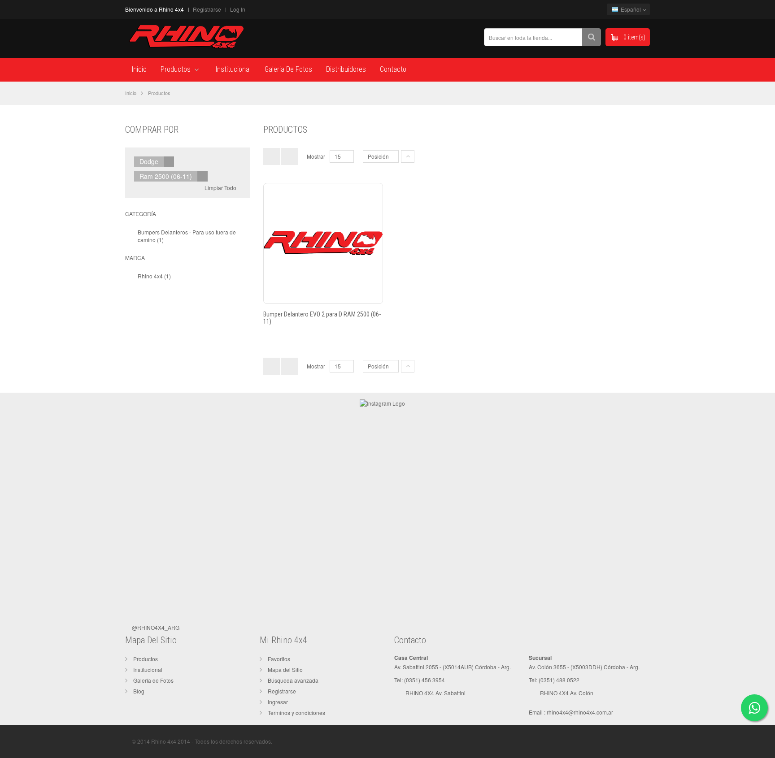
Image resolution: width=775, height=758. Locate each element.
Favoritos (279, 659)
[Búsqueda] (591, 37)
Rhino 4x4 (150, 276)
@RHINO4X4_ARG (155, 627)
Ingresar (278, 702)
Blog (138, 691)
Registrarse (207, 9)
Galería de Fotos (153, 680)
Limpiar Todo (220, 187)
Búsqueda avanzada (293, 680)
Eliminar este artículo (169, 161)
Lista (289, 156)
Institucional (147, 669)
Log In (237, 9)
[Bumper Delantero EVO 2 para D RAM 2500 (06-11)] (323, 242)
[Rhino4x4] (186, 36)
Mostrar (316, 156)
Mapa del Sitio (285, 669)
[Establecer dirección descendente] (407, 156)
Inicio (130, 92)
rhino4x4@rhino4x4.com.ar (580, 712)
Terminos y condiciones (296, 712)
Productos (145, 659)
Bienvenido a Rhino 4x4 (154, 9)
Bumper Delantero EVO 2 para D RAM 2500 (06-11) (322, 318)
